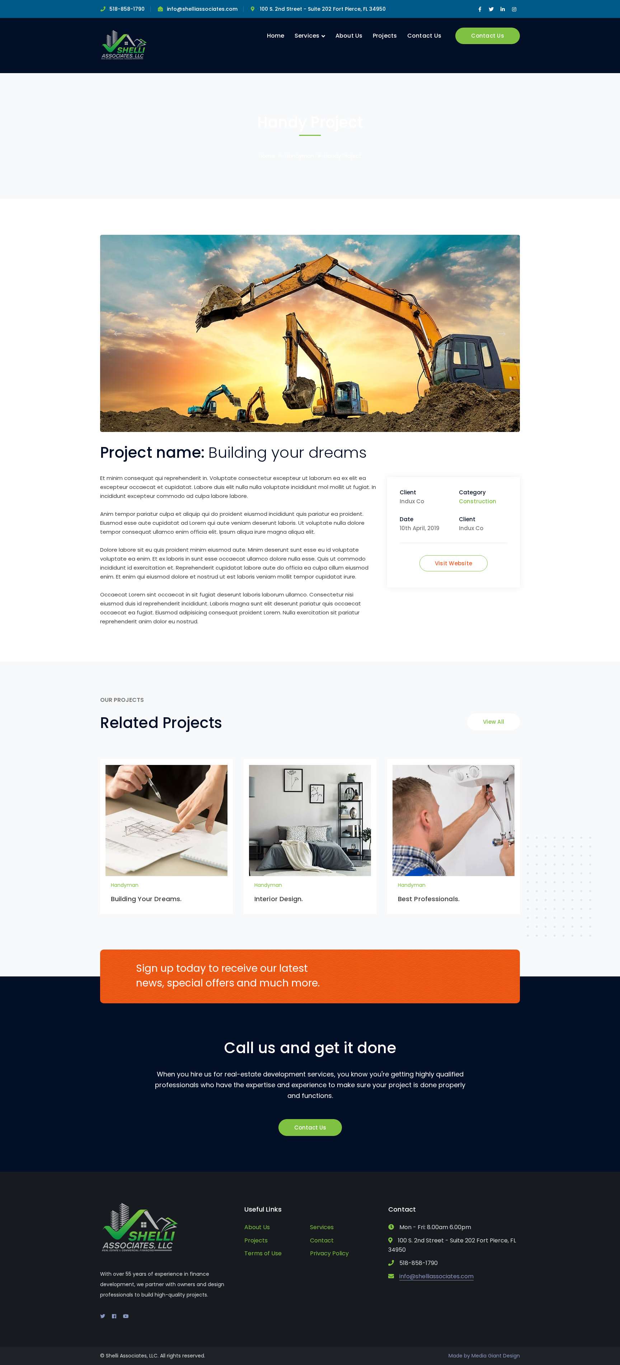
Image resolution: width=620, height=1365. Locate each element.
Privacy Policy (329, 1253)
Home (267, 156)
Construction (477, 501)
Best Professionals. (429, 898)
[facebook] (114, 1316)
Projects (256, 1240)
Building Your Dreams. (146, 898)
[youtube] (126, 1316)
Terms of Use (263, 1253)
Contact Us (487, 35)
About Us (257, 1227)
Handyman (299, 156)
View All (493, 722)
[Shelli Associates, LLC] (124, 45)
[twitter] (102, 1316)
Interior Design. (278, 898)
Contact (322, 1240)
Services (322, 1227)
